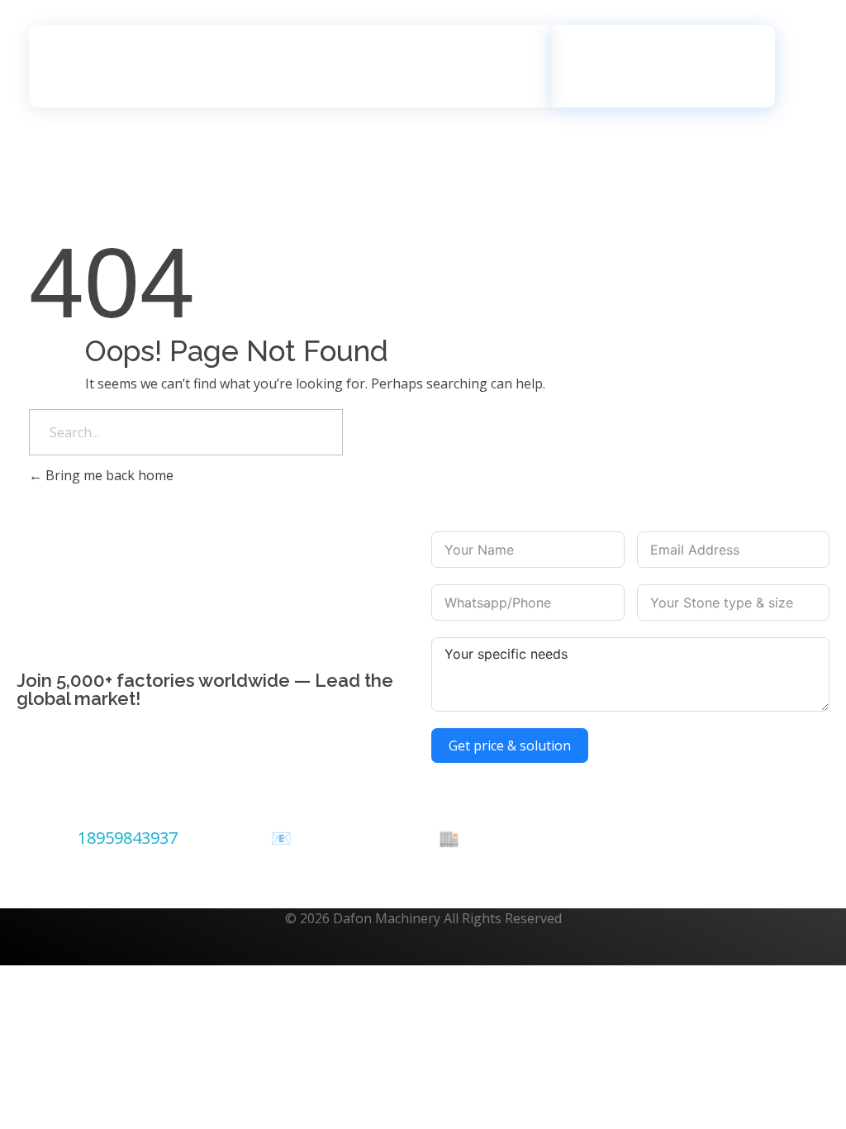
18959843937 (128, 838)
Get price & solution (510, 745)
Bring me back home (107, 475)
